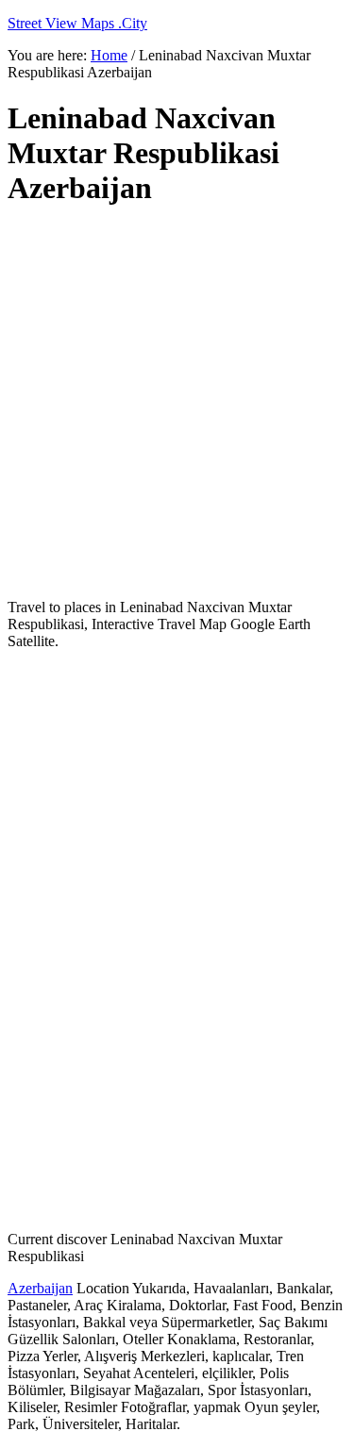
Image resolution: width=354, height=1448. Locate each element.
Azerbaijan (40, 1288)
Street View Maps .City (77, 23)
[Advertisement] (177, 403)
